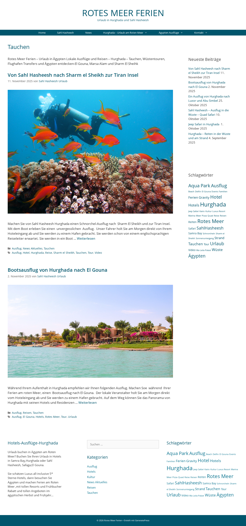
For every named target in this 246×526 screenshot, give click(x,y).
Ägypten (196, 256)
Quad (210, 215)
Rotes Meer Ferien (123, 13)
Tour (90, 252)
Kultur (208, 211)
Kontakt (199, 32)
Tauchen (49, 248)
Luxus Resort (218, 211)
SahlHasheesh (210, 228)
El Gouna (28, 417)
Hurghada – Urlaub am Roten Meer (123, 32)
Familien (223, 191)
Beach (191, 191)
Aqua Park (199, 185)
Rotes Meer (52, 417)
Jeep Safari (193, 211)
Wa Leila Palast (203, 250)
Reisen (27, 413)
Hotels (40, 417)
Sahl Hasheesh (65, 32)
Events (215, 191)
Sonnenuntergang (205, 238)
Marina (191, 215)
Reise (48, 252)
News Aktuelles (32, 248)
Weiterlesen (86, 238)
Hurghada (37, 252)
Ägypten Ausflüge (169, 32)
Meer (198, 215)
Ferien (193, 197)
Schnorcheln (209, 233)
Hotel (26, 252)
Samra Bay (195, 233)
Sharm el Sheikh (63, 252)
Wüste (217, 249)
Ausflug (17, 248)
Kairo (202, 211)
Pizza (204, 215)
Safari (192, 228)
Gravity (204, 197)
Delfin (198, 191)
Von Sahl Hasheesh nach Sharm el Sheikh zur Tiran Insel (73, 75)
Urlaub (72, 417)
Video (98, 252)
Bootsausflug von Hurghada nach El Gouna (57, 270)
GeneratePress (142, 520)
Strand (219, 238)
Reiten (192, 222)
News (88, 32)
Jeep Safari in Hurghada (204, 124)
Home (42, 32)
